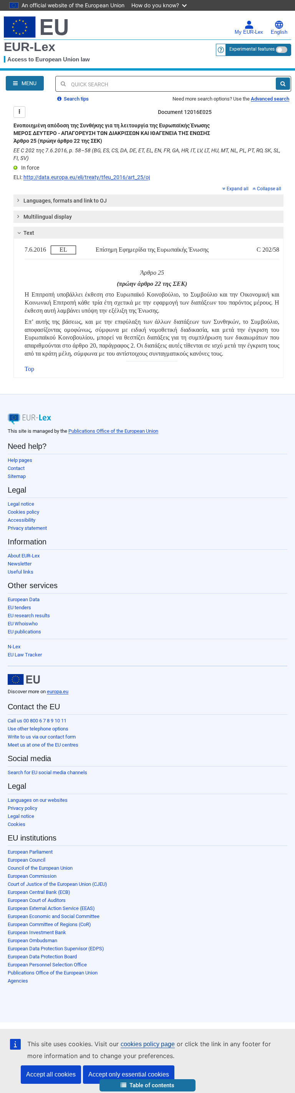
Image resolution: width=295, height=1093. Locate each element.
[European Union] (24, 679)
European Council (26, 860)
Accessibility (21, 520)
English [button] (279, 32)
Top (29, 369)
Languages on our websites (38, 800)
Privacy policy (22, 808)
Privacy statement (27, 528)
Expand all (238, 188)
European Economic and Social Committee (53, 916)
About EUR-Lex (24, 556)
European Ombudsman (32, 940)
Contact (16, 468)
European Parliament (30, 852)
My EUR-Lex (249, 32)
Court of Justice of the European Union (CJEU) (57, 884)
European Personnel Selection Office (47, 965)
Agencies (18, 981)
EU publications (24, 632)
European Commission (32, 876)
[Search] (283, 83)
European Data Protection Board (42, 956)
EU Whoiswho (23, 623)
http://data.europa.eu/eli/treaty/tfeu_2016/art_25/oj (86, 177)
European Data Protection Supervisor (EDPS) (56, 948)
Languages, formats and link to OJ (65, 201)
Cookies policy (23, 512)
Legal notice (21, 504)
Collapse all (269, 188)
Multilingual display (47, 217)
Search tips (76, 99)
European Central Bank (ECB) (39, 892)
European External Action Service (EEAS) (51, 908)
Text (28, 233)
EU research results (29, 615)
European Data (24, 599)
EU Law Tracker (25, 655)
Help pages (20, 460)
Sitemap (17, 476)
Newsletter (19, 564)
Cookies (16, 824)
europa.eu (57, 691)
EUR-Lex (29, 47)
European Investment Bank (37, 932)
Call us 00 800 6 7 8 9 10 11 (37, 721)
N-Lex (14, 647)
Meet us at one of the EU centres (43, 745)
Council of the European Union (40, 868)
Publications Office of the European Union (113, 431)
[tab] (148, 200)
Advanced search (270, 99)
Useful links (20, 572)
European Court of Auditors (37, 900)
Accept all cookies (51, 1074)
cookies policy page (148, 1044)
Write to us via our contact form (42, 737)
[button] (147, 1085)
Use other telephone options (38, 729)
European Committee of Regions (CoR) (49, 924)
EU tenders (19, 607)
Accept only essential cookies (128, 1074)
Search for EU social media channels (47, 772)
